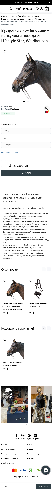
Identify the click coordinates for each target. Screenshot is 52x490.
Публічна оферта (7, 463)
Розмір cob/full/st (9, 125)
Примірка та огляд (8, 454)
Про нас (4, 445)
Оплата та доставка (9, 449)
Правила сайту (33, 454)
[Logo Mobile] (24, 9)
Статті (29, 445)
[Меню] (4, 9)
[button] (44, 269)
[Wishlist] (4, 51)
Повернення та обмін (9, 459)
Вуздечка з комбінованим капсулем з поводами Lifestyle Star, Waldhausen (12, 363)
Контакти (31, 459)
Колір (5, 139)
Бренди (30, 449)
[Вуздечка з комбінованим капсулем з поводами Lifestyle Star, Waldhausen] (26, 74)
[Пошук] (11, 9)
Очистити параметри (9, 153)
